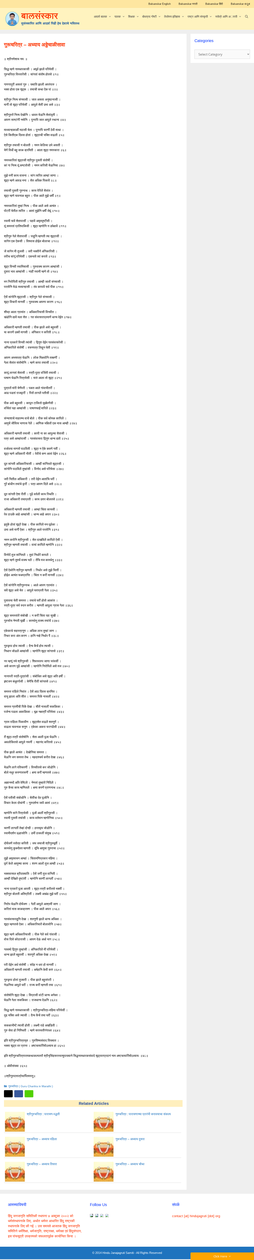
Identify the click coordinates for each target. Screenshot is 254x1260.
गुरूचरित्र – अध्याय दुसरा (130, 1139)
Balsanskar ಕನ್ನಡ (240, 3)
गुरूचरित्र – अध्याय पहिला (42, 1139)
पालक (117, 16)
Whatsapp (29, 1093)
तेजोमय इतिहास (172, 16)
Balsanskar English (159, 3)
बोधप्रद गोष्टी (149, 16)
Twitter (8, 1093)
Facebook (18, 1093)
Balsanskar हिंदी (214, 3)
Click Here (221, 1256)
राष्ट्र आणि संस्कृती (198, 16)
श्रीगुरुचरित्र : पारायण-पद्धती (43, 1114)
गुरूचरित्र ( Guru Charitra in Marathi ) (30, 1086)
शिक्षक (131, 16)
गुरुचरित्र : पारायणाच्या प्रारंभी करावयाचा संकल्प (143, 1114)
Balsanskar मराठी (188, 3)
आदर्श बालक (100, 16)
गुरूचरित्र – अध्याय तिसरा (42, 1164)
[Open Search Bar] (246, 17)
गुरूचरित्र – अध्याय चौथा (129, 1164)
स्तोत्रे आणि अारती (226, 16)
